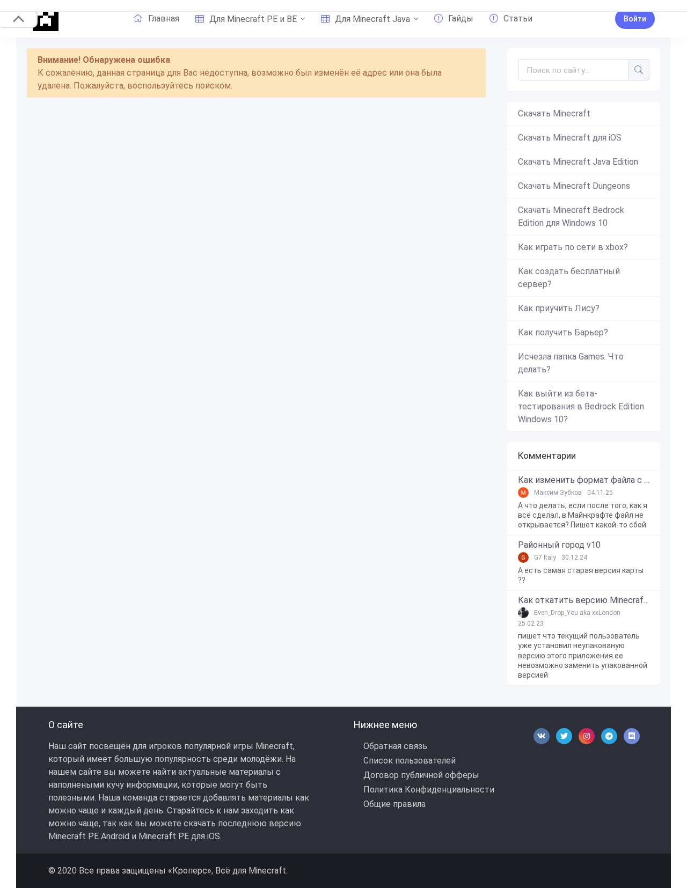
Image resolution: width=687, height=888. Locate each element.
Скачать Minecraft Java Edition (578, 162)
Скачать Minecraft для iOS (570, 138)
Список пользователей (409, 760)
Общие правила (394, 804)
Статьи (517, 18)
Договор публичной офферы (421, 775)
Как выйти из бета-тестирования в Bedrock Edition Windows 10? (581, 406)
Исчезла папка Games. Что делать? (571, 363)
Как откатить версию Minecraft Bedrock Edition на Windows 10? (583, 600)
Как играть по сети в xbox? (573, 247)
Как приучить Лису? (559, 308)
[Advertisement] (256, 197)
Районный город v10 (559, 545)
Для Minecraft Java (372, 19)
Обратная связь (395, 746)
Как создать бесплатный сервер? (569, 277)
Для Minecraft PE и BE (253, 19)
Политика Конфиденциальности (428, 789)
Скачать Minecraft (554, 113)
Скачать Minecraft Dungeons (574, 186)
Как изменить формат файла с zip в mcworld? (583, 480)
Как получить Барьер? (563, 332)
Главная (163, 18)
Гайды (460, 18)
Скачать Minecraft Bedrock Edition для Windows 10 (571, 216)
